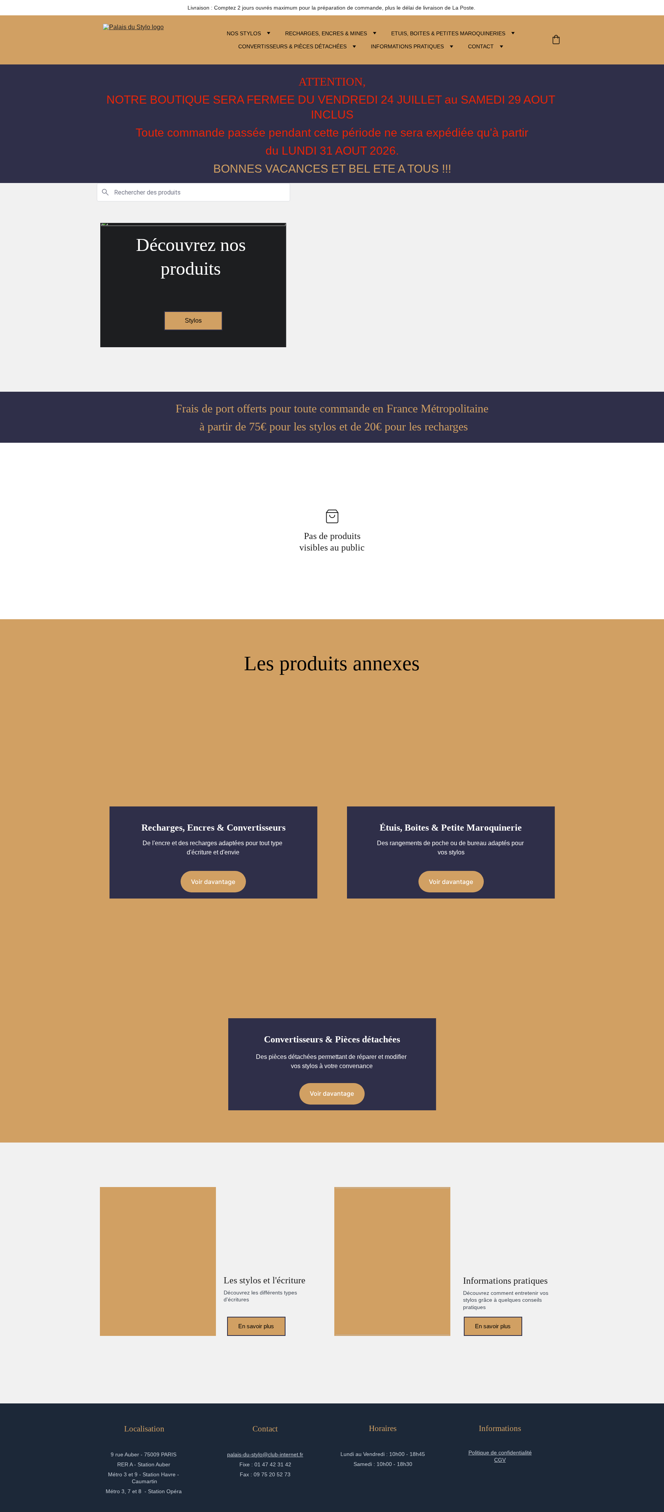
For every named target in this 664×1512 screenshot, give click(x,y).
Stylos (193, 320)
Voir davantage (213, 881)
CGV (500, 1460)
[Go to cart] (556, 40)
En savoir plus (256, 1326)
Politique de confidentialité (500, 1452)
